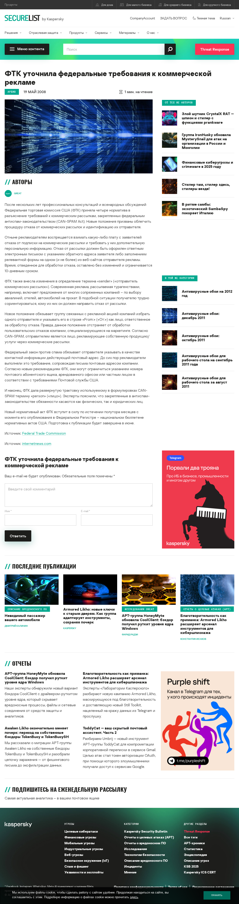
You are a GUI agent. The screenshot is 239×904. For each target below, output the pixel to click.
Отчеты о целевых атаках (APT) (207, 609)
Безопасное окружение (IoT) (86, 860)
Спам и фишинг (76, 866)
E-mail (85, 511)
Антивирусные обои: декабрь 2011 (200, 315)
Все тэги (190, 837)
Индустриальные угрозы (83, 849)
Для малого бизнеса (138, 5)
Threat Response (197, 831)
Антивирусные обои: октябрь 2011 (200, 338)
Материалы (127, 33)
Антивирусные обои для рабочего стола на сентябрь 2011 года (207, 360)
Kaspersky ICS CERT (200, 872)
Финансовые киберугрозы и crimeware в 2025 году (207, 164)
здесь (134, 897)
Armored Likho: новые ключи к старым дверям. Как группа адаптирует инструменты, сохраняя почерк (89, 615)
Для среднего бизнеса (177, 5)
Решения (11, 33)
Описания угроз (196, 860)
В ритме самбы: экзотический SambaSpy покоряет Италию (205, 208)
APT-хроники (194, 843)
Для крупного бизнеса (217, 5)
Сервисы (101, 33)
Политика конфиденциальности (138, 887)
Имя (8, 511)
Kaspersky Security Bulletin (145, 831)
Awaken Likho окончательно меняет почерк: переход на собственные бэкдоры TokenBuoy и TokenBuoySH (37, 732)
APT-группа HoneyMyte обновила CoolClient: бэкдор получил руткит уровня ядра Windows (147, 622)
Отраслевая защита (43, 33)
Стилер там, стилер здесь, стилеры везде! (206, 186)
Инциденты (133, 866)
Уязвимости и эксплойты (83, 872)
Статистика (193, 849)
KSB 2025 (191, 866)
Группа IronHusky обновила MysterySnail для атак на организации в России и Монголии (206, 141)
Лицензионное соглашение (213, 887)
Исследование (135, 849)
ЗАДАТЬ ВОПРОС (173, 18)
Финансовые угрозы (80, 837)
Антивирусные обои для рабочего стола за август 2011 (204, 382)
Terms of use (177, 887)
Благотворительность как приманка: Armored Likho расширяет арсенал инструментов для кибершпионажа (203, 624)
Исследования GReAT (139, 609)
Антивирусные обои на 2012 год (207, 293)
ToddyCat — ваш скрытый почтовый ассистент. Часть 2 (115, 730)
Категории (131, 824)
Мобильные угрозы (79, 843)
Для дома (107, 5)
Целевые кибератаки (81, 831)
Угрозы (69, 824)
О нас (151, 33)
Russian (225, 18)
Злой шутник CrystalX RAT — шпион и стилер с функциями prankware (208, 118)
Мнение (130, 872)
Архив (12, 91)
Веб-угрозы (73, 855)
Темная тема (206, 18)
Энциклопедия (195, 855)
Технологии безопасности (144, 855)
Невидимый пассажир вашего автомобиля (25, 617)
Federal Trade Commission (44, 433)
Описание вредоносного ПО (27, 609)
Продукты (76, 33)
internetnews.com (36, 443)
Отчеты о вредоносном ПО (145, 843)
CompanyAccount (142, 18)
